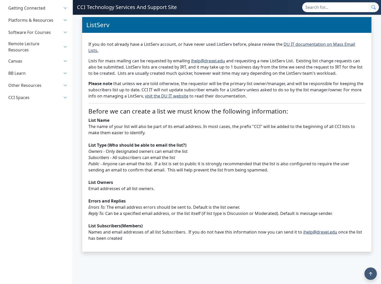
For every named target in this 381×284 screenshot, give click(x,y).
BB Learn (17, 73)
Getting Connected (26, 8)
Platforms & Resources (30, 20)
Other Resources (24, 85)
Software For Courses (29, 32)
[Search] (373, 7)
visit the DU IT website (166, 96)
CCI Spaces (19, 98)
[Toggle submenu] (65, 8)
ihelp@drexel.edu (208, 61)
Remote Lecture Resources (23, 47)
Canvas (15, 61)
